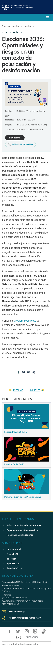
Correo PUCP (13, 554)
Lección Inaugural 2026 (15, 432)
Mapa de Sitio (32, 637)
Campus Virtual (14, 549)
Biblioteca (11, 559)
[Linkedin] (35, 631)
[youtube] (19, 637)
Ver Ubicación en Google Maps (25, 618)
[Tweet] (18, 631)
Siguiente (35, 390)
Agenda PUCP (13, 563)
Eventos (27, 26)
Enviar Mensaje (17, 611)
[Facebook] (10, 631)
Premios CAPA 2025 (14, 464)
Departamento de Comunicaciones (23, 530)
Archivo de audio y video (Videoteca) (24, 525)
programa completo (25, 320)
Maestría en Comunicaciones (20, 535)
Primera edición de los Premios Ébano (22, 497)
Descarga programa (22, 144)
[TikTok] (43, 631)
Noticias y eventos (10, 26)
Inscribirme (14, 137)
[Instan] (27, 631)
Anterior (18, 390)
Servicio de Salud (14, 568)
